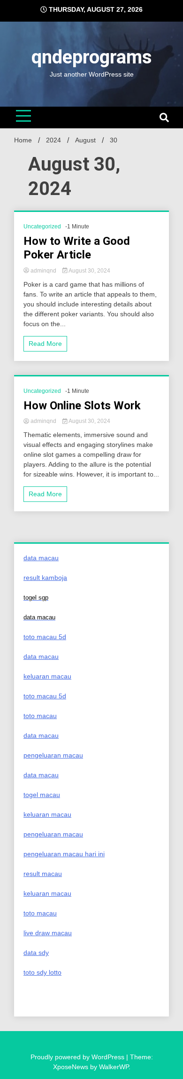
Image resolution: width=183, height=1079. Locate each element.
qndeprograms (91, 57)
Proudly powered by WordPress (78, 1057)
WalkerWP (114, 1067)
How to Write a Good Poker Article (76, 248)
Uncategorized (42, 226)
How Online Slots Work (82, 405)
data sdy (36, 952)
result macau (42, 873)
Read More (45, 343)
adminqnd (43, 270)
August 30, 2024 (89, 270)
